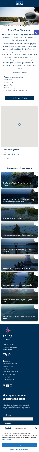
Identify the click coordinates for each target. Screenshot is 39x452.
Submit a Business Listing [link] (10, 363)
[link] (36, 32)
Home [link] (4, 26)
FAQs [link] (14, 374)
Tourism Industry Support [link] (10, 371)
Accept (20, 445)
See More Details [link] (21, 98)
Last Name (7, 423)
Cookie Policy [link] (14, 449)
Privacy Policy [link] (6, 439)
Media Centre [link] (7, 374)
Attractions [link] (10, 26)
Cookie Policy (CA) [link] (8, 380)
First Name (7, 415)
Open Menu (4, 3)
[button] (36, 428)
